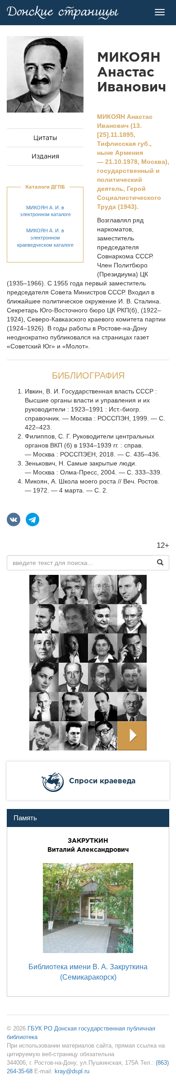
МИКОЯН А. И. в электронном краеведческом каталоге (45, 237)
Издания (45, 156)
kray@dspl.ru (72, 1071)
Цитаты (45, 137)
